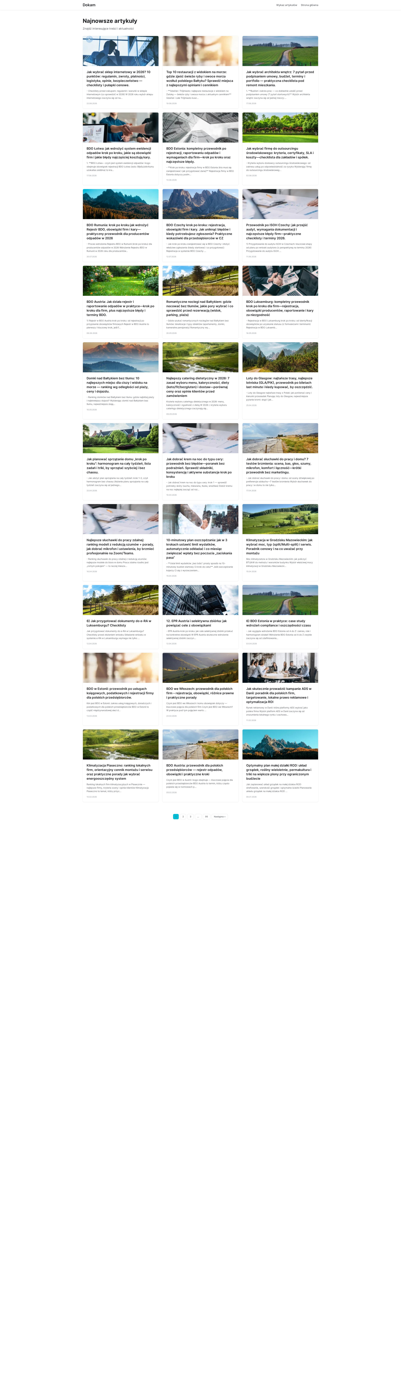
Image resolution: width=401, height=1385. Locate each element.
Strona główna (309, 5)
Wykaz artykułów (286, 5)
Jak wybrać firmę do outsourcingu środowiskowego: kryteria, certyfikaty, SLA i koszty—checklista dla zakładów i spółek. (280, 153)
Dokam (89, 5)
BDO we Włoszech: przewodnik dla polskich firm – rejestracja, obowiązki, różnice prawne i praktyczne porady (200, 693)
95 (206, 816)
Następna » (220, 816)
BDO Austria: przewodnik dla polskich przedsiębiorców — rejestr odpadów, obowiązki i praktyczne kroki (194, 770)
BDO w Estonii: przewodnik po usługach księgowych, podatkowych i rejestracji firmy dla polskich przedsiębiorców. (120, 693)
